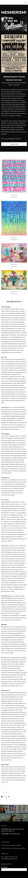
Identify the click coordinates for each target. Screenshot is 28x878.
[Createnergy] (14, 176)
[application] (14, 24)
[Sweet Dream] (14, 253)
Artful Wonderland (21, 817)
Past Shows (5, 792)
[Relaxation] (14, 218)
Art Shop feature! (6, 809)
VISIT (18, 829)
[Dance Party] (14, 280)
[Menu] (25, 2)
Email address (4, 867)
